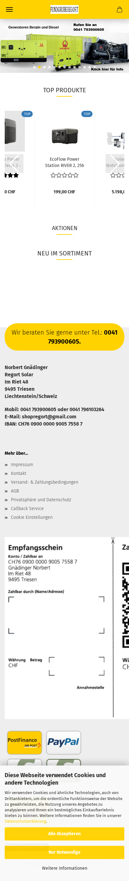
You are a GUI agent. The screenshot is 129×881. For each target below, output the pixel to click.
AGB (15, 491)
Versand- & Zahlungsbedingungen (44, 482)
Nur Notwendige (64, 852)
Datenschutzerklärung (25, 821)
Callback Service (27, 508)
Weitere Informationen (64, 868)
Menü (9, 9)
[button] (34, 67)
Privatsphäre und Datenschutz (41, 499)
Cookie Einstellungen (32, 517)
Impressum (22, 464)
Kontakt (18, 473)
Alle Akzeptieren (64, 833)
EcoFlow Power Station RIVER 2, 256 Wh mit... (64, 162)
